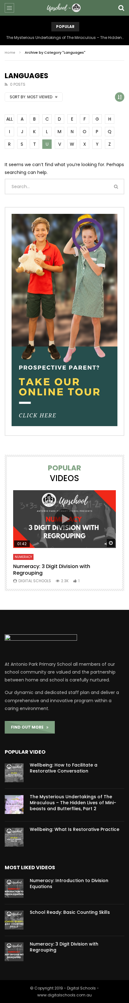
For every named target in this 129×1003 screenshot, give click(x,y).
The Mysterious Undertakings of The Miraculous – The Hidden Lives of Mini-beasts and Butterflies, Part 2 (65, 37)
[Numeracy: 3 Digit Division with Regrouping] (14, 951)
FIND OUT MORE (28, 727)
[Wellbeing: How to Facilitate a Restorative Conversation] (14, 772)
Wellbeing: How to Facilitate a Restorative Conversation (63, 768)
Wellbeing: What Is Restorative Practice (74, 829)
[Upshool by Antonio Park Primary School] (64, 8)
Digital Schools (34, 580)
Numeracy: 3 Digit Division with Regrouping (51, 570)
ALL (9, 119)
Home (10, 52)
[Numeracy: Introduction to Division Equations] (14, 888)
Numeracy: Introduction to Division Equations (69, 883)
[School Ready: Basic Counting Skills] (14, 920)
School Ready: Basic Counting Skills (70, 912)
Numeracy (23, 557)
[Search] (121, 8)
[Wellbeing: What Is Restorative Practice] (14, 837)
